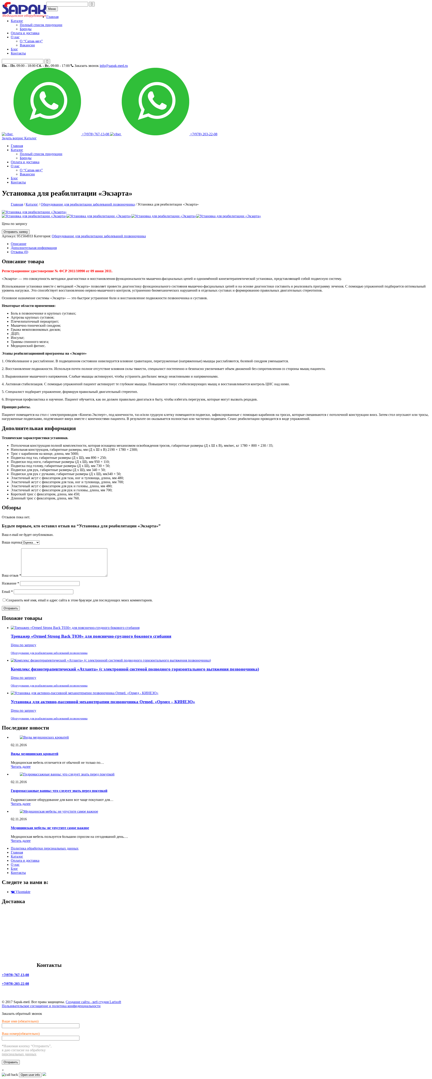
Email (7, 592)
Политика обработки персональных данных (45, 848)
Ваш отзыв (11, 575)
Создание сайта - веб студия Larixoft (93, 1002)
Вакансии (27, 45)
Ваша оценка (12, 542)
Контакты (18, 53)
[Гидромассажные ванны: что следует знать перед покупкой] (67, 774)
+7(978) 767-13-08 (95, 134)
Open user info (30, 1075)
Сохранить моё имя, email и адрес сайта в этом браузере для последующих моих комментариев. (79, 600)
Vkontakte (22, 892)
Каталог (17, 21)
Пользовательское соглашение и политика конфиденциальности (51, 1006)
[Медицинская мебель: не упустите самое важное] (59, 811)
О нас (15, 37)
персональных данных (19, 1054)
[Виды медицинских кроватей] (44, 737)
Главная (52, 17)
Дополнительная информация (34, 248)
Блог (14, 49)
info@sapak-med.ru (114, 66)
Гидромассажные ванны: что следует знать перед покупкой (59, 791)
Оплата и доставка (25, 33)
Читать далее (21, 766)
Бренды (26, 29)
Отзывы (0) (19, 252)
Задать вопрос (13, 138)
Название (10, 583)
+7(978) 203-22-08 (203, 134)
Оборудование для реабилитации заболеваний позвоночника (88, 204)
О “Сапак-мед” (31, 41)
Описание (18, 244)
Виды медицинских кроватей (34, 754)
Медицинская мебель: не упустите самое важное (50, 828)
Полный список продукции (41, 25)
